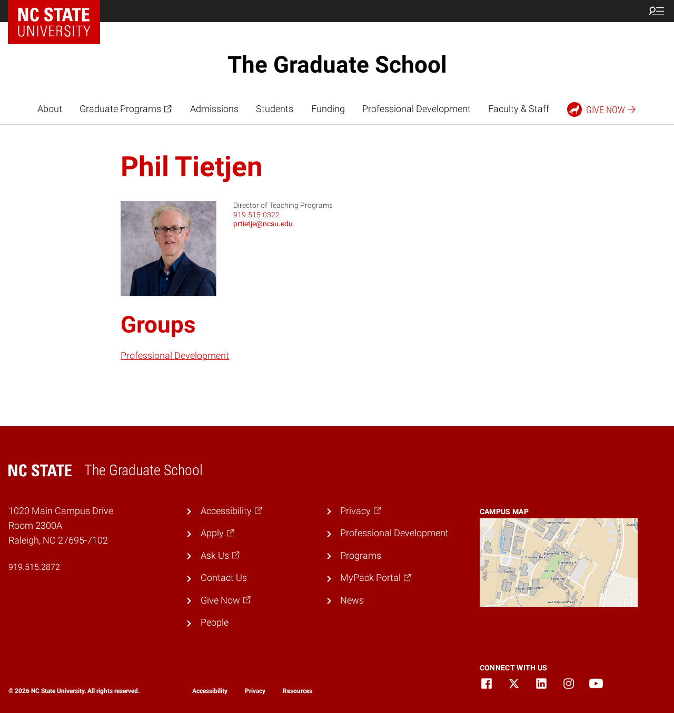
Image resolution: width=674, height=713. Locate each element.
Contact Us (224, 578)
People (215, 622)
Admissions (214, 109)
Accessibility (209, 691)
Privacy (255, 691)
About (49, 109)
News (352, 600)
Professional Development (416, 109)
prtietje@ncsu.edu (263, 223)
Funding (328, 109)
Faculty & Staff (518, 109)
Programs (360, 555)
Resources (297, 691)
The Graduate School (337, 64)
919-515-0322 (256, 214)
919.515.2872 (34, 567)
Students (274, 109)
